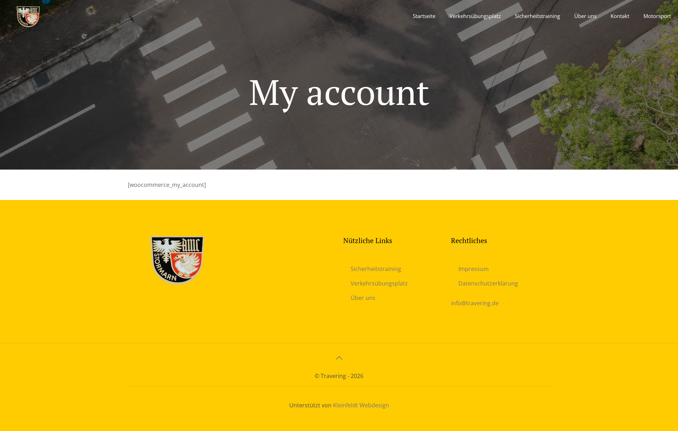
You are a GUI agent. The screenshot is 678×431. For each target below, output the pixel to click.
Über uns (363, 298)
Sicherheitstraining (376, 269)
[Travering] (28, 16)
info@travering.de (475, 303)
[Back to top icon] (339, 357)
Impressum (473, 269)
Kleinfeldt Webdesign (361, 405)
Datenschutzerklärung (488, 283)
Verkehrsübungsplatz (379, 283)
